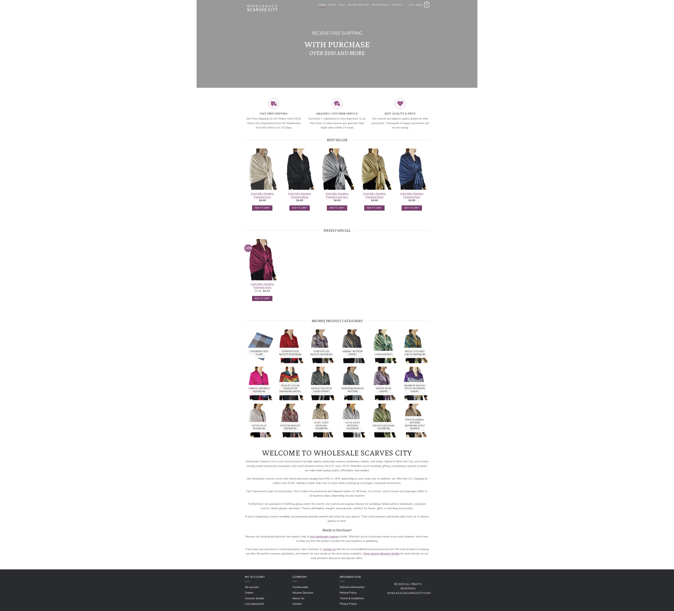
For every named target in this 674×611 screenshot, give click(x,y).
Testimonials (300, 587)
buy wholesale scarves (324, 537)
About (332, 4)
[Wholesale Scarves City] (262, 7)
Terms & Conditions (352, 598)
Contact (397, 4)
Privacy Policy (348, 604)
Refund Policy (381, 4)
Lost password (254, 604)
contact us (329, 549)
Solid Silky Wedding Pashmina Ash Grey (337, 195)
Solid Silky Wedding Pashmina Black (299, 195)
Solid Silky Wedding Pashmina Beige (374, 195)
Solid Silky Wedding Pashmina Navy (411, 195)
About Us (298, 598)
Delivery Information (352, 587)
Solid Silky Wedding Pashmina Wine (262, 285)
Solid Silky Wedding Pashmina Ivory (262, 195)
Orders (249, 593)
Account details (254, 598)
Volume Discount (358, 4)
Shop (342, 4)
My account (252, 587)
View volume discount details (381, 554)
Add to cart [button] (262, 207)
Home (322, 4)
